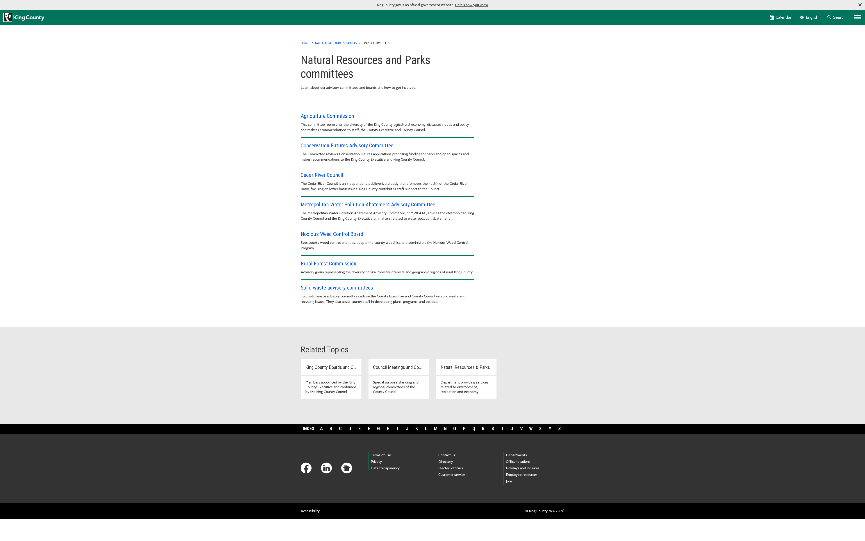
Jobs (509, 481)
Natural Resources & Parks (336, 43)
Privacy (376, 461)
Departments (516, 455)
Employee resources (521, 475)
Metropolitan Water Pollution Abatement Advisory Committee (368, 204)
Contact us (446, 455)
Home (305, 43)
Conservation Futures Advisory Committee (347, 145)
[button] (860, 5)
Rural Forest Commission (328, 263)
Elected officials (450, 468)
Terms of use (381, 455)
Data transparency (385, 468)
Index (308, 428)
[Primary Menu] (857, 17)
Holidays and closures (522, 468)
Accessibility (310, 511)
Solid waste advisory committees (337, 288)
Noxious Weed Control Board (332, 234)
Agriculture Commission (327, 116)
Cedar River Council (322, 175)
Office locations (518, 461)
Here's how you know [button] (471, 5)
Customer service (451, 475)
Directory (445, 461)
